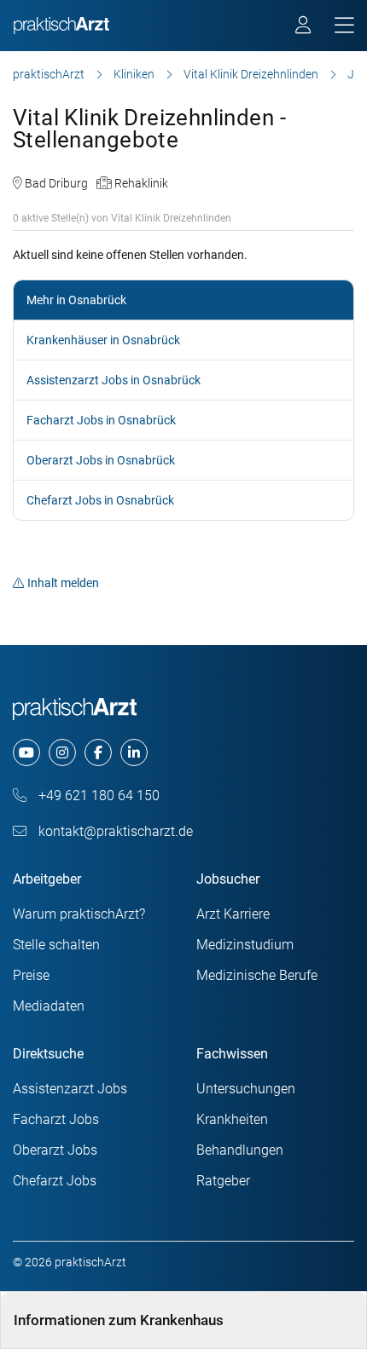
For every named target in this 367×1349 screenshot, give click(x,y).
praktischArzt (48, 74)
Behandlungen (239, 1150)
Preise (31, 975)
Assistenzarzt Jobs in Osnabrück (113, 380)
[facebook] (98, 752)
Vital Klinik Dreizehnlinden (251, 74)
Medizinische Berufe (256, 975)
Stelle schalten (56, 945)
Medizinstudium (245, 945)
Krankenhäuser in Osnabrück (103, 340)
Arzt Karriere (233, 914)
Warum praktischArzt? (79, 914)
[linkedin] (134, 752)
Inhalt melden (63, 583)
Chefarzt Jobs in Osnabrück (100, 500)
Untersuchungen (245, 1089)
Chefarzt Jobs (54, 1181)
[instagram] (62, 752)
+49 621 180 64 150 (97, 795)
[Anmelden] (304, 27)
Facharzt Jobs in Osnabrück (101, 420)
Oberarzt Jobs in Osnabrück (100, 460)
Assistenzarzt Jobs (70, 1089)
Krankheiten (232, 1119)
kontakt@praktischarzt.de (114, 831)
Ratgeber (223, 1181)
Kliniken (134, 74)
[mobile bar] (344, 26)
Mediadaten (48, 1006)
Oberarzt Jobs (55, 1150)
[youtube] (26, 752)
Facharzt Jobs (56, 1119)
